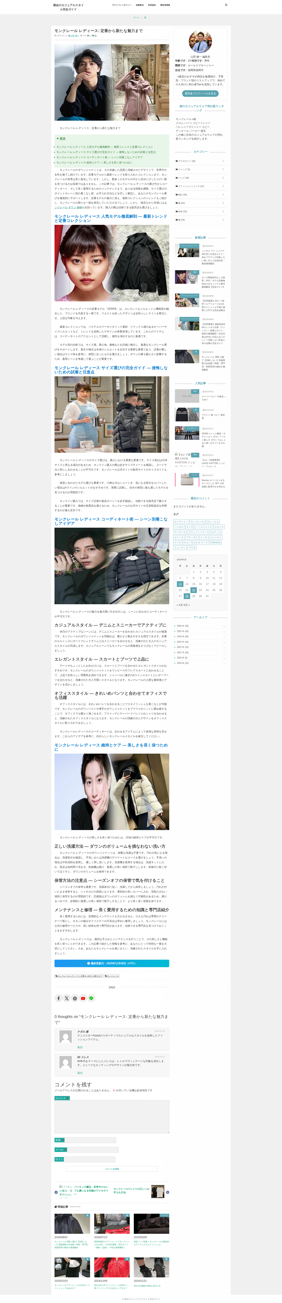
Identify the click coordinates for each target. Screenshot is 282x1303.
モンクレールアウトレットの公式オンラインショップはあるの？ (72, 1286)
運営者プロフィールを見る (200, 93)
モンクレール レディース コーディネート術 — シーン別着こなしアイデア (99, 157)
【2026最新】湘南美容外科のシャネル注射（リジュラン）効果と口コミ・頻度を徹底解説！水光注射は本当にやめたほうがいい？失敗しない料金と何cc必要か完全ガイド (213, 333)
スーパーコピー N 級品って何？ (214, 398)
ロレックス (213, 521)
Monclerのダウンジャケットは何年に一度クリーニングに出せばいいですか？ (111, 1286)
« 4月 (180, 605)
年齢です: (180, 60)
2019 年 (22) (182, 663)
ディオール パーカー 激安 (191, 130)
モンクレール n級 (186, 119)
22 (193, 590)
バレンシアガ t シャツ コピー (193, 127)
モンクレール (113, 976)
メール (60, 1149)
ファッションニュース (191, 186)
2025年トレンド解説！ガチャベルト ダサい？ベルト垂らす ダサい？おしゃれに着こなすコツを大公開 (214, 440)
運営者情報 (165, 4)
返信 (80, 1047)
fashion (216, 542)
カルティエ (215, 532)
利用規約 (152, 4)
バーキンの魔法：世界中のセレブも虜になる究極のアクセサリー (91, 1190)
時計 (182, 194)
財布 (182, 211)
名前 (59, 1140)
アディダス (192, 537)
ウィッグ (184, 169)
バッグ (164, 1215)
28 (186, 596)
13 (180, 584)
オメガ (189, 527)
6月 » (187, 605)
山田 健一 (74, 36)
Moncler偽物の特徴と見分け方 (147, 1286)
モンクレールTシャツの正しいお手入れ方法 (131, 1191)
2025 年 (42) (182, 631)
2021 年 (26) (182, 652)
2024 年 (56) (182, 636)
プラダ (191, 547)
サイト (59, 1159)
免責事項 (140, 4)
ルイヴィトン (181, 521)
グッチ (177, 542)
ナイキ (203, 537)
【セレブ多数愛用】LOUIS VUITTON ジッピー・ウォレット (213, 463)
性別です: (197, 60)
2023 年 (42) (182, 642)
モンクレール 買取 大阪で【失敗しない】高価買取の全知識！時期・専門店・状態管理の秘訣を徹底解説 (72, 1244)
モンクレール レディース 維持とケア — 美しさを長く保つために (94, 162)
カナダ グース (201, 542)
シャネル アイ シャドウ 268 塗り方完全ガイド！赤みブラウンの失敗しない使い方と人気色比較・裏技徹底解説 (213, 257)
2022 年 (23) (182, 647)
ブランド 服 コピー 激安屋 (213, 416)
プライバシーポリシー (121, 4)
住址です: (180, 70)
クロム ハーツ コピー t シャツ (193, 123)
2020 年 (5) (181, 657)
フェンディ (180, 547)
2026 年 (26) (182, 626)
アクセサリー (186, 161)
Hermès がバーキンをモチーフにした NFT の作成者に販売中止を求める (213, 483)
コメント (62, 1098)
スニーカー (215, 537)
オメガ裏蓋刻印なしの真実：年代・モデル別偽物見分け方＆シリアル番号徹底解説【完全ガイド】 (213, 282)
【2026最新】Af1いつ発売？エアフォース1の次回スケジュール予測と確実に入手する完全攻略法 (213, 306)
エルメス (219, 527)
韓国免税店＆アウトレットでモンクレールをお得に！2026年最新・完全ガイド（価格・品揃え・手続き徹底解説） (111, 1244)
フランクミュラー (197, 532)
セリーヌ (178, 537)
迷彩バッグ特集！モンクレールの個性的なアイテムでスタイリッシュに (151, 1243)
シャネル (178, 527)
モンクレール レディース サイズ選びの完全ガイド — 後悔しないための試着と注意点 (106, 152)
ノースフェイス (204, 527)
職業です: (180, 65)
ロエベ (187, 542)
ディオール (180, 532)
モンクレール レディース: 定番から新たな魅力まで (80, 976)
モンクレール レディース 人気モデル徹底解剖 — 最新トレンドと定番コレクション (104, 146)
